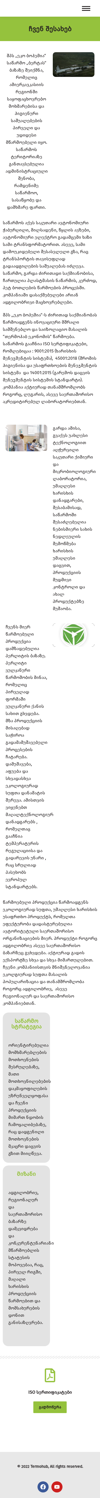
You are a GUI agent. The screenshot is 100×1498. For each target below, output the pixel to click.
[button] (74, 635)
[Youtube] (56, 1486)
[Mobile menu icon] (86, 8)
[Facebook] (43, 1486)
